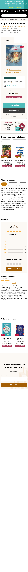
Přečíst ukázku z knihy (15, 70)
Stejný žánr (6, 140)
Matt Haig (6, 341)
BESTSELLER (4, 157)
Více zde (14, 283)
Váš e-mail (4, 376)
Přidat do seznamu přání (15, 72)
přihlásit (14, 384)
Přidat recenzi (14, 268)
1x (12, 26)
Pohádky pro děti (23, 19)
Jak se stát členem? (14, 99)
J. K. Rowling (6, 162)
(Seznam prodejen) (15, 82)
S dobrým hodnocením (19, 140)
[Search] (24, 15)
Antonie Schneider (21, 26)
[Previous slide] (5, 56)
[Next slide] (23, 56)
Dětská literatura (13, 19)
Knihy (6, 19)
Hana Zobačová (20, 341)
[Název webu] (4, 11)
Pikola (8, 28)
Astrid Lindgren (20, 162)
